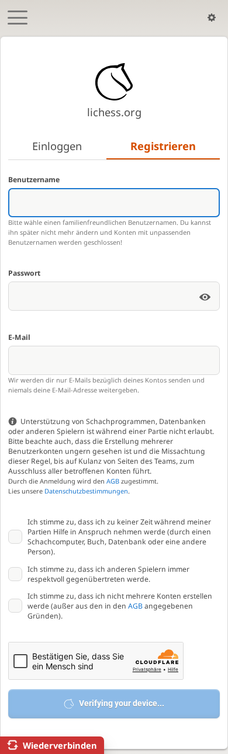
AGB (112, 481)
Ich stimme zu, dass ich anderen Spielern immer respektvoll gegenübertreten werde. (108, 574)
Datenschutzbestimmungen (86, 491)
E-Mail (19, 337)
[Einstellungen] (211, 17)
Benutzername (34, 180)
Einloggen (57, 145)
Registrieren (163, 145)
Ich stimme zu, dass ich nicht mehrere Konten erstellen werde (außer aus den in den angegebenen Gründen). (119, 606)
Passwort (24, 273)
